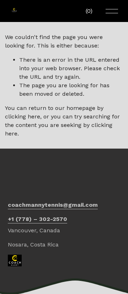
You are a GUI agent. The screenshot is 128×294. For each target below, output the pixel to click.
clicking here (22, 116)
